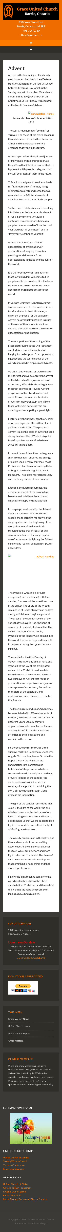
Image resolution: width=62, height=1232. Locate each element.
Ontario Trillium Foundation (17, 1187)
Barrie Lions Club (12, 1195)
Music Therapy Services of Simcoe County (25, 1199)
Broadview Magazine (13, 1168)
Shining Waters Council (15, 1161)
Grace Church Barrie (31, 11)
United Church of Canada (16, 1157)
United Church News (19, 1026)
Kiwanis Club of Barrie (14, 1191)
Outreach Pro (35, 1219)
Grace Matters (15, 1040)
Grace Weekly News (18, 1018)
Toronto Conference (14, 1165)
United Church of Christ (15, 1184)
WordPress (34, 1223)
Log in (44, 1223)
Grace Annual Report (19, 1033)
